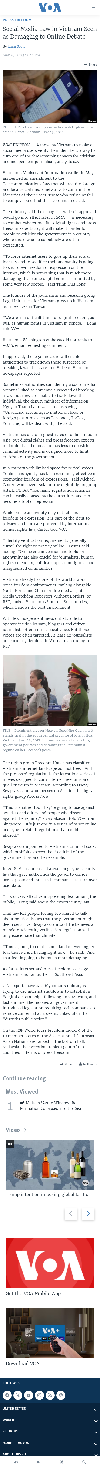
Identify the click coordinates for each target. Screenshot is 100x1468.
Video (13, 1130)
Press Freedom (17, 20)
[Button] (90, 64)
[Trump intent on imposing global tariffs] (50, 1165)
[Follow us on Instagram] (39, 1395)
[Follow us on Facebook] (7, 1395)
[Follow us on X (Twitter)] (17, 1395)
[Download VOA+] (50, 1333)
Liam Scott (16, 46)
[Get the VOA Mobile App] (50, 1263)
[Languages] (61, 1462)
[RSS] (50, 1395)
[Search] (84, 1462)
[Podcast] (60, 1395)
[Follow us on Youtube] (28, 1395)
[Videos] (39, 1462)
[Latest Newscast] (16, 1462)
